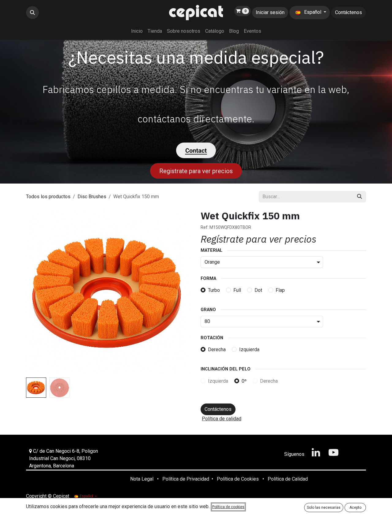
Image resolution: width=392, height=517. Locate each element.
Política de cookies (228, 507)
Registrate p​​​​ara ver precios (196, 171)
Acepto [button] (355, 507)
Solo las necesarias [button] (324, 507)
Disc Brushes (91, 196)
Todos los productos (48, 196)
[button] (32, 12)
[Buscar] (359, 197)
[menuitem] (137, 31)
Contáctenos (348, 12)
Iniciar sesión (270, 12)
